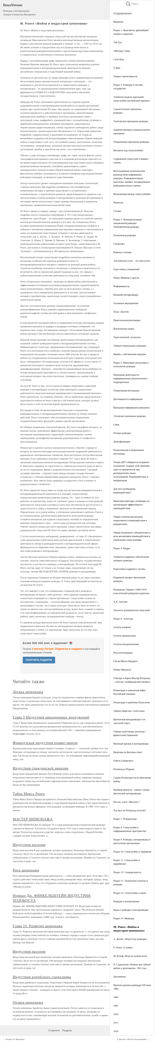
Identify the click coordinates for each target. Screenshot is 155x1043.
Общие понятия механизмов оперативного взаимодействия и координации (130, 520)
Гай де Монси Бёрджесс (125, 661)
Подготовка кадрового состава (129, 568)
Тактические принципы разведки (130, 121)
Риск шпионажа (26, 870)
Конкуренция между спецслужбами (131, 193)
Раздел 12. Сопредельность (127, 872)
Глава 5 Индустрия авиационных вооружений (51, 717)
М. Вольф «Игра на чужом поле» (130, 955)
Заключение (119, 976)
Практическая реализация (126, 320)
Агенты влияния (122, 627)
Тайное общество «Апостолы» (129, 710)
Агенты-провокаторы (124, 635)
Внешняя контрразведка (125, 294)
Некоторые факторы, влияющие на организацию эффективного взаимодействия (131, 504)
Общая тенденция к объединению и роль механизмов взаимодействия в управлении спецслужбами (131, 536)
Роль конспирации (123, 652)
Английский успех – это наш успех (131, 260)
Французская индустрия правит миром (45, 742)
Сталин (117, 210)
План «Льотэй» (121, 311)
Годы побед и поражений (126, 269)
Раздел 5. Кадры (121, 548)
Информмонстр (121, 286)
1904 (115, 997)
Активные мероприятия (125, 303)
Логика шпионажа (28, 691)
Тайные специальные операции (129, 345)
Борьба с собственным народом (129, 354)
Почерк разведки (122, 433)
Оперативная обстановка (126, 390)
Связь (116, 424)
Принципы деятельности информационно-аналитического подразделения (130, 378)
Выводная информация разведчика (131, 407)
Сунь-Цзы (118, 59)
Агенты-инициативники (126, 644)
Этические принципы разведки (129, 416)
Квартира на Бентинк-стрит (127, 752)
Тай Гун (117, 42)
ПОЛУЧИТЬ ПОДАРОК (39, 660)
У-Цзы (116, 67)
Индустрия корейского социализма (42, 976)
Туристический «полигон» (127, 337)
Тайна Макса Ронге (29, 793)
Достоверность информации (128, 399)
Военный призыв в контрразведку (131, 743)
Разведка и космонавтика (126, 901)
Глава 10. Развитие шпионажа (38, 925)
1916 (115, 1031)
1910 (115, 1014)
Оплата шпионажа (28, 1002)
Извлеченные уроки (123, 328)
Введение (118, 21)
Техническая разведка (124, 235)
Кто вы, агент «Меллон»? (126, 801)
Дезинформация (121, 441)
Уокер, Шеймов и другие (126, 277)
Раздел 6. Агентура (123, 618)
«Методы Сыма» (122, 50)
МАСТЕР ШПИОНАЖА (33, 819)
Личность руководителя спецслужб (131, 610)
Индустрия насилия (29, 844)
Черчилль (118, 202)
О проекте (54, 1030)
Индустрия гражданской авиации (41, 768)
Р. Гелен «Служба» (123, 947)
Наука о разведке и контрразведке (130, 909)
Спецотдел (119, 243)
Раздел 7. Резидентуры (125, 818)
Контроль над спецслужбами (128, 150)
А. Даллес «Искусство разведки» (130, 938)
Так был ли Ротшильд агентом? (129, 810)
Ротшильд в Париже (123, 769)
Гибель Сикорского (123, 760)
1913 (115, 1022)
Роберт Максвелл (122, 669)
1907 (115, 1005)
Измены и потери (122, 252)
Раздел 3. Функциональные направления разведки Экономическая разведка (127, 223)
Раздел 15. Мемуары (123, 918)
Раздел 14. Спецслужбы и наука (129, 892)
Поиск (131, 4)
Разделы (67, 1030)
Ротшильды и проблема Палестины (131, 702)
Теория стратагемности (125, 76)
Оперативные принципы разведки (131, 141)
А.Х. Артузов (120, 601)
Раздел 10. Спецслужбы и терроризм (132, 851)
